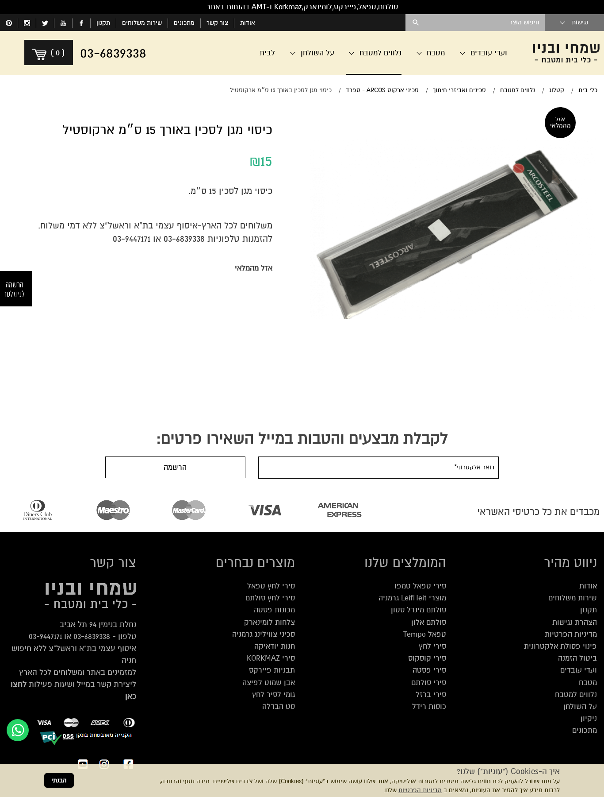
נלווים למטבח (576, 694)
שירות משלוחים (142, 23)
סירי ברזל (431, 694)
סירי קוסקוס (427, 658)
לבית (267, 53)
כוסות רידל (429, 706)
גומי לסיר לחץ (273, 694)
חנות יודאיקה (274, 646)
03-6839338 (184, 238)
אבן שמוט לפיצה (268, 682)
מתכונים (184, 23)
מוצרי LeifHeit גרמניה (412, 598)
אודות (247, 23)
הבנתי (59, 780)
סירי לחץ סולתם (270, 598)
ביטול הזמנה (577, 658)
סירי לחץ (432, 646)
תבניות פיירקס (272, 670)
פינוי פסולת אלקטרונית (560, 646)
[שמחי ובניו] (566, 53)
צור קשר (217, 23)
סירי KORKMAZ (271, 658)
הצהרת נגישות (574, 622)
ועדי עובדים (578, 670)
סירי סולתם (428, 682)
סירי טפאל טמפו (420, 586)
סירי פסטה (429, 670)
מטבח (588, 682)
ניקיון (589, 718)
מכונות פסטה (274, 610)
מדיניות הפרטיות (420, 790)
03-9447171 (131, 238)
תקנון (103, 23)
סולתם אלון (428, 622)
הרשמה (175, 467)
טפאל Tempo (424, 634)
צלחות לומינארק (269, 622)
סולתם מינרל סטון (418, 610)
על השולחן (580, 706)
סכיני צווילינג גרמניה (263, 634)
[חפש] (416, 22)
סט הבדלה (278, 706)
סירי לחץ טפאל (271, 586)
